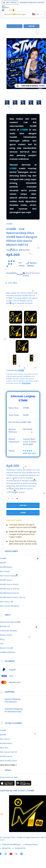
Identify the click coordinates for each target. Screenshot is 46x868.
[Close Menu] (3, 10)
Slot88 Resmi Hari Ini (9, 593)
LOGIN (23, 513)
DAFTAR (23, 505)
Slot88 (3, 562)
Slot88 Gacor (6, 580)
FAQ (2, 643)
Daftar (31, 26)
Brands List (5, 626)
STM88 (23, 129)
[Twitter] (17, 854)
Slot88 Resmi (6, 567)
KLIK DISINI (26, 383)
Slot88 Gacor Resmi (9, 584)
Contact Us (20, 848)
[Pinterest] (22, 854)
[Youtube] (12, 854)
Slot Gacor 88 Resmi (9, 606)
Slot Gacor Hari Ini (8, 575)
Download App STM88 (10, 622)
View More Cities (8, 765)
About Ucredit (6, 648)
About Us (6, 848)
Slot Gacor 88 (6, 601)
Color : (12, 283)
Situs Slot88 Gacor (8, 760)
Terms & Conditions (11, 844)
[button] (37, 32)
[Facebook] (2, 854)
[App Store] (7, 784)
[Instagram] (6, 854)
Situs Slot (4, 747)
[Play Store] (23, 784)
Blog (2, 639)
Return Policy (6, 635)
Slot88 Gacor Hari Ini (9, 588)
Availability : (11, 274)
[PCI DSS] (1, 813)
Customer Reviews (8, 630)
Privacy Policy (31, 844)
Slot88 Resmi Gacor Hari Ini (12, 597)
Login (14, 26)
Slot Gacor (5, 571)
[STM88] (12, 9)
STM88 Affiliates (7, 652)
